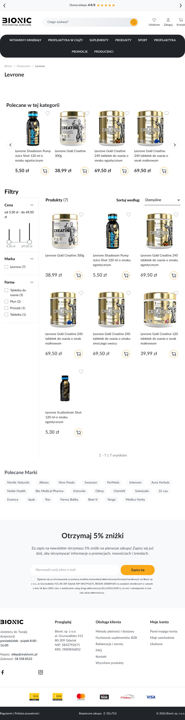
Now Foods (67, 482)
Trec (48, 499)
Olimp (99, 491)
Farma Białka (69, 499)
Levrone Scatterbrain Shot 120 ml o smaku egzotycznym (63, 417)
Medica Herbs (135, 499)
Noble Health (16, 491)
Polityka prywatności (27, 713)
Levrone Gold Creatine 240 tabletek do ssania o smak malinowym (151, 156)
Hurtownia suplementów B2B (116, 637)
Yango (111, 499)
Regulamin (6, 713)
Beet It (92, 499)
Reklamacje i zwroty (109, 644)
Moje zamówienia (162, 637)
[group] (33, 143)
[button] (168, 22)
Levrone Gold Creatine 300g (70, 154)
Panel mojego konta (163, 631)
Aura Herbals (160, 482)
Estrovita (79, 491)
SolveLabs (142, 491)
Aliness (44, 482)
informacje (79, 553)
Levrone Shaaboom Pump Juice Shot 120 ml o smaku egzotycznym (33, 156)
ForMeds (113, 482)
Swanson (91, 482)
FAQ (99, 650)
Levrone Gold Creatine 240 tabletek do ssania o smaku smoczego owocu (111, 339)
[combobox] (90, 22)
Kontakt (101, 656)
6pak (31, 499)
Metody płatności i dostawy (115, 631)
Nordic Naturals (18, 482)
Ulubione (156, 644)
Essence (12, 499)
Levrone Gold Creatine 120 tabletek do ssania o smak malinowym (159, 339)
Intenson (135, 482)
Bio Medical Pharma (49, 491)
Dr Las (163, 491)
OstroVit (119, 491)
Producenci (23, 66)
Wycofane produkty (110, 663)
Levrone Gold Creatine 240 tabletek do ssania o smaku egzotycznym (111, 156)
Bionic (8, 66)
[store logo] (12, 622)
